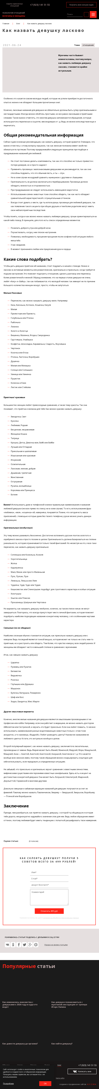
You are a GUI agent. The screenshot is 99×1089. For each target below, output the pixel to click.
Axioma (92, 1084)
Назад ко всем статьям (56, 944)
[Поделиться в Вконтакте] (7, 944)
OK (45, 1083)
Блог (59, 1065)
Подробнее (8, 1083)
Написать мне (84, 1071)
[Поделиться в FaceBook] (18, 944)
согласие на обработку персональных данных (61, 918)
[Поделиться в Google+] (30, 944)
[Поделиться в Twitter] (24, 944)
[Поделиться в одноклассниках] (13, 944)
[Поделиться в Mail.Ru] (35, 944)
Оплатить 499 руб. (49, 911)
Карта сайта (60, 1078)
